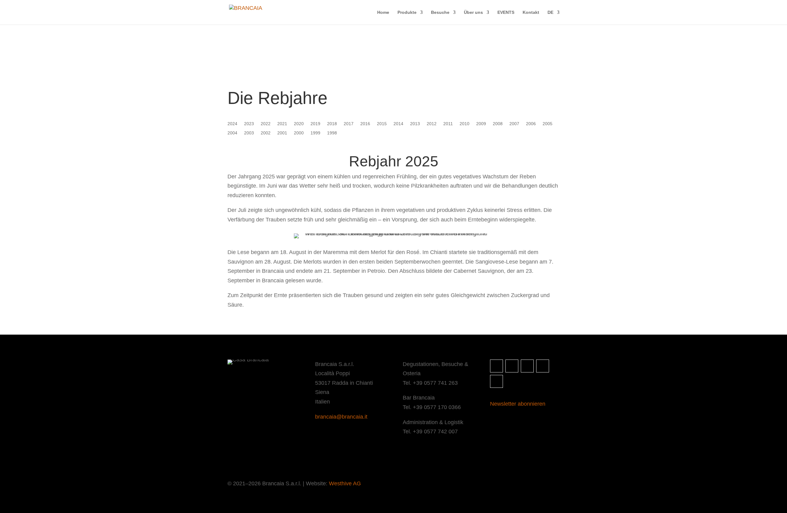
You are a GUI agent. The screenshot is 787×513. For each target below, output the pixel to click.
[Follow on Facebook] (511, 366)
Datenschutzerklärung (277, 457)
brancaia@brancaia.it (341, 417)
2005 (547, 123)
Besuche (440, 12)
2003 (249, 133)
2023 (249, 123)
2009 (481, 123)
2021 (282, 123)
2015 (382, 123)
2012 (432, 123)
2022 (266, 123)
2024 (232, 123)
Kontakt (531, 12)
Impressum (238, 457)
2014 (398, 123)
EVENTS (505, 12)
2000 (299, 133)
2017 (349, 123)
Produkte (407, 12)
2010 (464, 123)
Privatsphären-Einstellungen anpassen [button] (343, 457)
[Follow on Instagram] (496, 366)
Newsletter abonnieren (517, 404)
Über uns (473, 12)
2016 (365, 123)
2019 (315, 123)
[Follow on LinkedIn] (527, 366)
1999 (315, 133)
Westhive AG (345, 483)
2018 (332, 123)
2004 (232, 133)
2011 (448, 123)
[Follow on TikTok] (542, 366)
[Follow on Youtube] (496, 381)
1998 (332, 133)
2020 (299, 123)
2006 (531, 123)
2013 (415, 123)
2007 (514, 123)
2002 (266, 133)
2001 (282, 133)
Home (383, 12)
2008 (498, 123)
